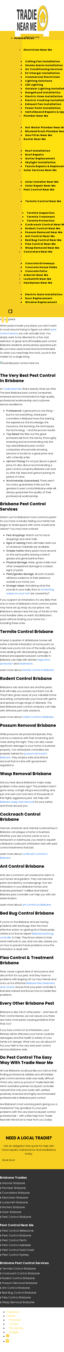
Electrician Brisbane (15, 1197)
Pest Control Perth (14, 1240)
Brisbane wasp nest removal (17, 802)
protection (6, 663)
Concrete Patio (36, 271)
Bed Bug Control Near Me (43, 240)
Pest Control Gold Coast (18, 1250)
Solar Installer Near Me (42, 182)
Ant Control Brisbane (16, 1288)
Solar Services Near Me (40, 170)
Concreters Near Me (38, 252)
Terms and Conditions (11, 1350)
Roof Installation (37, 151)
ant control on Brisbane (36, 905)
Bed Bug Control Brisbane (19, 1293)
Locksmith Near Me (37, 279)
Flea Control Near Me (40, 244)
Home (18, 38)
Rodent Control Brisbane (18, 1278)
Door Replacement (38, 298)
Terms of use (51, 1347)
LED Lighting (34, 85)
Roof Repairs (34, 154)
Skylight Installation (40, 162)
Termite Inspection (41, 213)
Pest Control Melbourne (18, 1231)
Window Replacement (41, 302)
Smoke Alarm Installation (44, 65)
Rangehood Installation (43, 92)
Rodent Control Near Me (42, 228)
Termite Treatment (41, 217)
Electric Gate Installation (44, 294)
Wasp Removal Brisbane (18, 1302)
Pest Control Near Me (39, 189)
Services (28, 38)
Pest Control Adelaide (16, 1245)
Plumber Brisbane (14, 1188)
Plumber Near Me (36, 116)
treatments (26, 663)
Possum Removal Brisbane (19, 1283)
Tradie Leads (30, 1350)
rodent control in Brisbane (38, 717)
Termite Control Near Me (43, 201)
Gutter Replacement (40, 158)
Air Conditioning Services (44, 69)
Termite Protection (41, 220)
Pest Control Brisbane (16, 1217)
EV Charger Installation (42, 73)
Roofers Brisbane (13, 1207)
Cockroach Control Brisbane (21, 1273)
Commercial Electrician (42, 77)
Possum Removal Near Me (43, 232)
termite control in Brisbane (38, 670)
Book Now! (8, 1160)
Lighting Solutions (38, 81)
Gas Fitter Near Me (38, 135)
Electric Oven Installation (44, 96)
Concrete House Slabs (41, 267)
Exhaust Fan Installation (43, 104)
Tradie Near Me (12, 389)
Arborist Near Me (36, 275)
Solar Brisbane (11, 1212)
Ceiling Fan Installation (42, 61)
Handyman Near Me (38, 283)
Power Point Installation (43, 108)
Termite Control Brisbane (19, 1268)
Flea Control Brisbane (16, 1297)
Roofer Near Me (35, 139)
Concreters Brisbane (16, 1193)
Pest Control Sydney (15, 1255)
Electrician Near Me (38, 50)
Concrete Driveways (40, 263)
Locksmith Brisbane (15, 1202)
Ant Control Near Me (40, 236)
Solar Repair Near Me (40, 185)
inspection (43, 660)
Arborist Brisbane (13, 1183)
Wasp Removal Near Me (42, 248)
